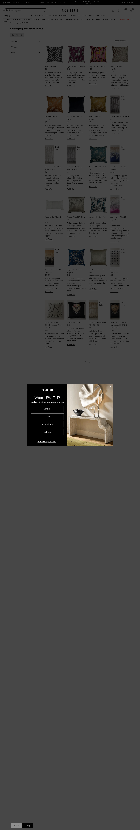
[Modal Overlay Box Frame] (70, 415)
